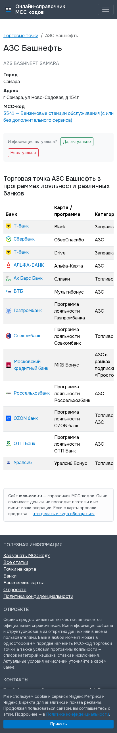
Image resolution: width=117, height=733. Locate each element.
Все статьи (15, 562)
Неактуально (23, 152)
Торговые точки (20, 36)
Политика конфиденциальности (38, 596)
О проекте (14, 590)
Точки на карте (19, 569)
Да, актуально (77, 141)
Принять (58, 723)
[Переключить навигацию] (106, 9)
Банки (9, 576)
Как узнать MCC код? (26, 556)
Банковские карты (23, 583)
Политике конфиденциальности (77, 714)
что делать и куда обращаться (64, 513)
